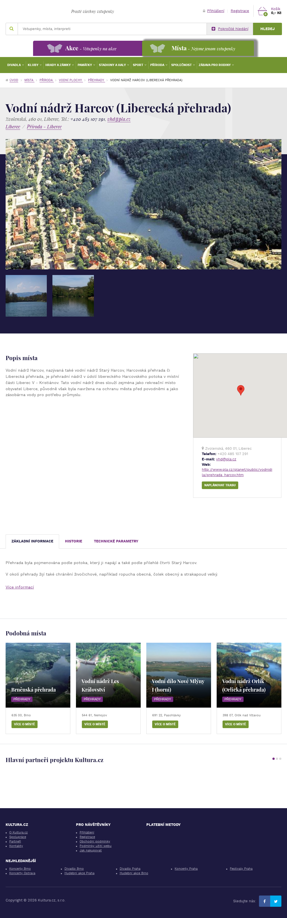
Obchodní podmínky (95, 841)
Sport (138, 65)
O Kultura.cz (18, 832)
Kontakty (16, 846)
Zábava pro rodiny (215, 65)
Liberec (13, 126)
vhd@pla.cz (119, 119)
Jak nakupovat (91, 850)
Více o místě (24, 724)
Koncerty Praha (186, 869)
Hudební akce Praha (79, 873)
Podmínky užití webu (96, 846)
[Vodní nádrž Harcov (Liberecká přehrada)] (26, 295)
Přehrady (96, 80)
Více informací (20, 587)
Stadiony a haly (113, 65)
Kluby (33, 65)
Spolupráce (17, 837)
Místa (29, 80)
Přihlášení (215, 11)
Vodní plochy (71, 80)
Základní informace (32, 541)
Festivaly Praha (241, 869)
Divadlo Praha (130, 869)
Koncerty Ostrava (22, 873)
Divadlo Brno (74, 869)
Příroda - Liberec (44, 126)
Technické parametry (116, 541)
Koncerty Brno (20, 869)
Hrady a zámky (58, 65)
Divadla (14, 65)
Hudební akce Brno (134, 873)
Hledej (267, 29)
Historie (73, 541)
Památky (85, 65)
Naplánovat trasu (220, 485)
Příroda (157, 65)
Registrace (240, 11)
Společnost (182, 65)
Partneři (15, 841)
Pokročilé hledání (233, 29)
